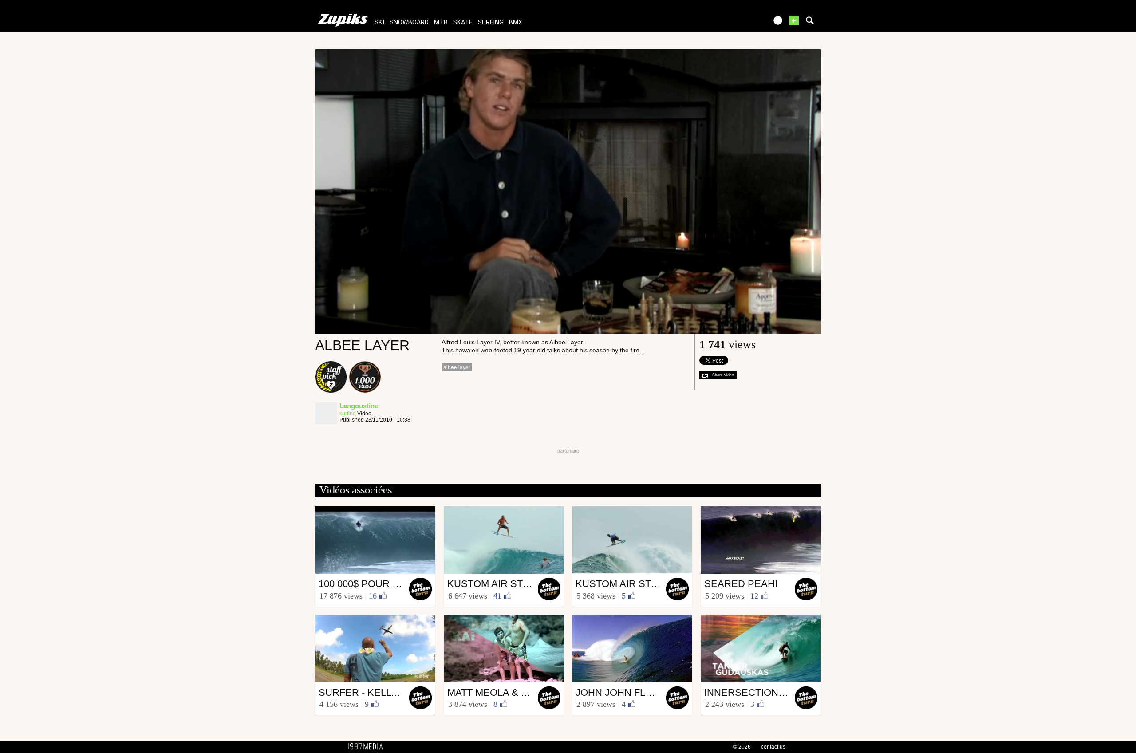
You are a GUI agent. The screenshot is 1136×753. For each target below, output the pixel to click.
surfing (491, 22)
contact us (773, 747)
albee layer (456, 367)
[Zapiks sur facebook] (742, 23)
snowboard (409, 22)
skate (463, 22)
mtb (441, 22)
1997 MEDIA (368, 747)
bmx (515, 22)
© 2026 (742, 747)
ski (379, 22)
